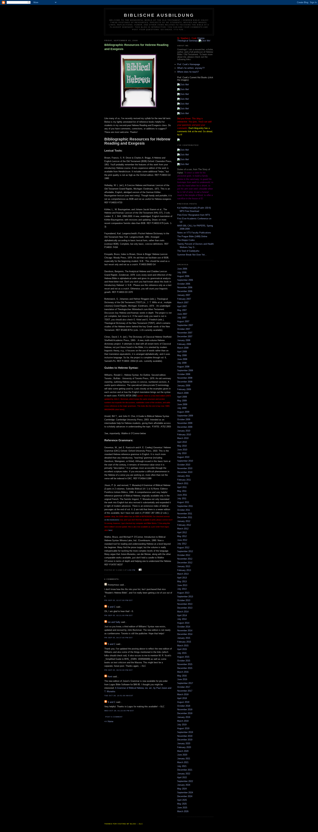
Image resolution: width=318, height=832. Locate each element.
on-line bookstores (112, 520)
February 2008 (184, 344)
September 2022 (185, 781)
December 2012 (184, 562)
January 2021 (183, 758)
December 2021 (184, 770)
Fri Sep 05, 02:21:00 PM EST (118, 615)
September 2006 (185, 280)
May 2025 (182, 804)
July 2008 (181, 363)
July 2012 (181, 543)
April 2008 (182, 351)
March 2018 (182, 694)
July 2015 (181, 653)
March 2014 (182, 611)
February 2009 (184, 389)
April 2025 (182, 800)
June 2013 (182, 585)
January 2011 (183, 476)
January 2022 (183, 773)
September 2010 (185, 461)
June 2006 (182, 269)
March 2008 (182, 348)
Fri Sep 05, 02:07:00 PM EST (118, 600)
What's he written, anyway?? (191, 68)
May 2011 (181, 491)
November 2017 (184, 691)
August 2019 (183, 728)
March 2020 (182, 751)
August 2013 (183, 592)
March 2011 (182, 483)
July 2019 (181, 724)
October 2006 (183, 284)
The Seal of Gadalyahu (188, 251)
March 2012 (182, 528)
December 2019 (184, 739)
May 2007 (182, 310)
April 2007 (182, 306)
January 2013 (183, 566)
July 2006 (181, 272)
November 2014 (184, 630)
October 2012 (183, 555)
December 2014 (184, 634)
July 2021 (181, 766)
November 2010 (184, 468)
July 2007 (181, 317)
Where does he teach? (188, 72)
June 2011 (182, 495)
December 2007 (184, 336)
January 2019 (183, 717)
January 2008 (183, 340)
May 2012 (182, 536)
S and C (111, 607)
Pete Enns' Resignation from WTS (193, 215)
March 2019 (182, 721)
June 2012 (182, 540)
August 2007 (183, 321)
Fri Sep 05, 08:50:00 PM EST (118, 670)
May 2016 (182, 675)
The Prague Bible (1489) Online (192, 236)
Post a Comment (114, 717)
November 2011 (184, 513)
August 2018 (183, 702)
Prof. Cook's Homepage (188, 64)
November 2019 (184, 736)
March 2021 (182, 762)
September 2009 (185, 415)
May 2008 (182, 355)
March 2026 (182, 811)
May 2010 (182, 446)
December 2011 (184, 517)
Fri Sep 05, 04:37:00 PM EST (118, 638)
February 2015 (184, 642)
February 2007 (184, 299)
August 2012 (183, 547)
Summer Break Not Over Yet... (192, 254)
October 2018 (183, 706)
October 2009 (183, 419)
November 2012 (184, 559)
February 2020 (184, 747)
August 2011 (183, 502)
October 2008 (183, 374)
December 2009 (184, 427)
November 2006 (184, 287)
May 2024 (182, 788)
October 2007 (183, 329)
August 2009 (183, 412)
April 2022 (182, 777)
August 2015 (183, 657)
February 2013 (184, 570)
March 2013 (182, 574)
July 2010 (181, 453)
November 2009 (184, 423)
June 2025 (182, 807)
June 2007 (182, 314)
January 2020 (183, 743)
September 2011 (185, 506)
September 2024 (185, 792)
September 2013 (185, 596)
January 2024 (183, 785)
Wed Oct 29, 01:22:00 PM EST (119, 711)
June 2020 (182, 754)
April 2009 (182, 397)
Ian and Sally (114, 622)
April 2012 (182, 532)
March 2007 (182, 302)
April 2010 (182, 442)
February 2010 (184, 434)
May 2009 (182, 400)
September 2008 (185, 370)
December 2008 (184, 381)
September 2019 (185, 732)
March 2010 (182, 438)
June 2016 (182, 679)
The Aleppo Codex (186, 240)
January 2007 (183, 295)
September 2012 (185, 551)
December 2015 (184, 668)
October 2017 (183, 687)
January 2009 (183, 385)
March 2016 (182, 672)
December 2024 (184, 796)
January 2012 (183, 521)
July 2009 (181, 408)
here (110, 530)
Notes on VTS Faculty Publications (194, 232)
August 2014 (183, 623)
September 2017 (185, 683)
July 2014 (181, 619)
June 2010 (182, 449)
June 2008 (182, 359)
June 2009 (182, 404)
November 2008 (184, 378)
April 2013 (182, 577)
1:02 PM (131, 570)
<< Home (108, 721)
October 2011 (183, 510)
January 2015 (183, 638)
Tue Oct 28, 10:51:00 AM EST (118, 696)
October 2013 (183, 600)
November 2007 (184, 332)
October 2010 (183, 464)
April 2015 (182, 649)
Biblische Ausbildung (159, 15)
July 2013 (181, 589)
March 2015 (182, 645)
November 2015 (184, 664)
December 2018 (184, 713)
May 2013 (182, 581)
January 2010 (183, 430)
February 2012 (184, 525)
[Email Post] (139, 570)
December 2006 (184, 291)
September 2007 (185, 325)
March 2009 (182, 393)
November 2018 (184, 709)
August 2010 (183, 457)
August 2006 (183, 276)
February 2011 (184, 480)
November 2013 (184, 604)
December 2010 (184, 472)
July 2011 (181, 498)
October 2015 (183, 660)
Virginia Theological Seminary (190, 39)
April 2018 (182, 698)
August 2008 (183, 366)
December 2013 (184, 608)
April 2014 (182, 615)
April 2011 (182, 487)
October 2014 (183, 626)
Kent (110, 676)
